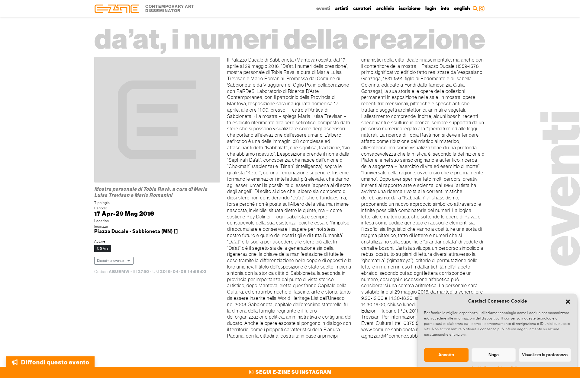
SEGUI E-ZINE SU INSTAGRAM (293, 372)
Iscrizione (409, 8)
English (462, 8)
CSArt (102, 248)
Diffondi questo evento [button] (55, 360)
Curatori (362, 8)
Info (445, 8)
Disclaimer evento (110, 261)
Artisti (341, 8)
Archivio (385, 8)
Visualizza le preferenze (545, 354)
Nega (493, 354)
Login (430, 8)
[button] (568, 301)
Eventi (323, 8)
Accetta (446, 354)
